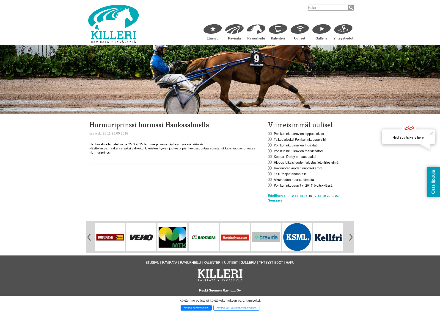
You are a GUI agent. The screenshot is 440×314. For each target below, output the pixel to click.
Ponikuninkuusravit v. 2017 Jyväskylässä (303, 185)
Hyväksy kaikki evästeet (196, 307)
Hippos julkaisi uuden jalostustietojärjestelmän (307, 162)
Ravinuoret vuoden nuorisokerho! (298, 168)
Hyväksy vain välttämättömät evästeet (236, 307)
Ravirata (234, 38)
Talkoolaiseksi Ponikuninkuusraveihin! (301, 139)
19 (324, 195)
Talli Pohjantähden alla (290, 173)
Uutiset (299, 38)
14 (301, 195)
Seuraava (275, 200)
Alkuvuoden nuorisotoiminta (294, 179)
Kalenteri (278, 38)
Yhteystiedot (343, 38)
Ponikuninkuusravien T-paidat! (296, 145)
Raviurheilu (256, 38)
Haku (290, 262)
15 (306, 195)
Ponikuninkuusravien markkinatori (298, 151)
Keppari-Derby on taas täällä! (295, 156)
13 (296, 195)
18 (319, 195)
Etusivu (213, 38)
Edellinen (275, 195)
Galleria (321, 38)
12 (292, 195)
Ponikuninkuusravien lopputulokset (299, 133)
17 (315, 195)
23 (337, 195)
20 (328, 195)
